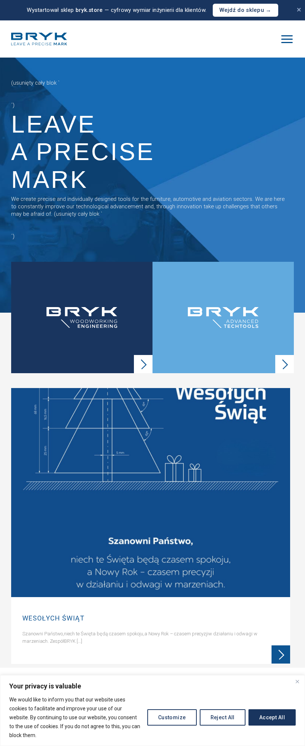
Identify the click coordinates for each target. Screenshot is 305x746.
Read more (281, 654)
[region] (152, 710)
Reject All (223, 717)
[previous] (18, 528)
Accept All (272, 717)
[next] (287, 528)
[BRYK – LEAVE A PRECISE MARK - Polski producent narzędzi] (39, 39)
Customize (172, 717)
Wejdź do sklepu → (245, 10)
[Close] (297, 681)
